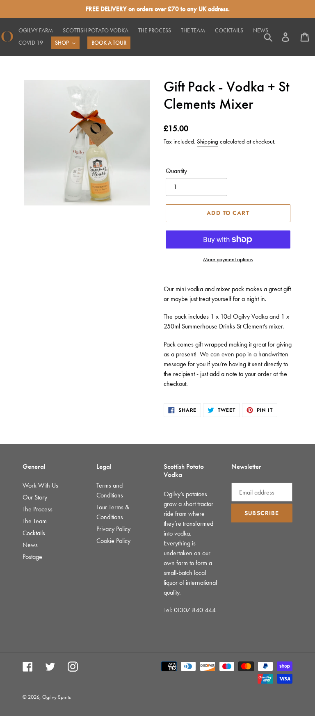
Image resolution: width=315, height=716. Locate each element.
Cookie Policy (113, 540)
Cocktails (34, 533)
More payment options (228, 259)
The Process (37, 509)
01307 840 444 (195, 610)
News (30, 544)
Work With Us (40, 485)
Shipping (207, 141)
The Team (35, 521)
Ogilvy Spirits (56, 696)
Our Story (35, 497)
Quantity (176, 170)
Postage (32, 556)
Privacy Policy (113, 528)
